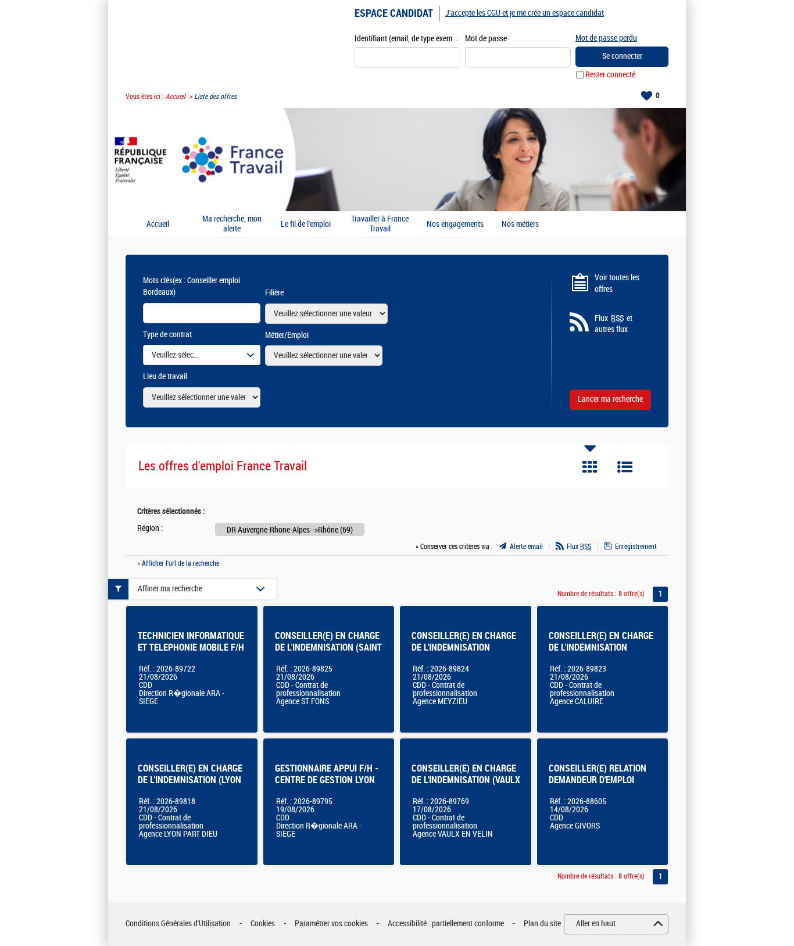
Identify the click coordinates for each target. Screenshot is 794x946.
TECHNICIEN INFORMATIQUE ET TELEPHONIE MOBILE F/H (191, 641)
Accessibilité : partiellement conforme (446, 924)
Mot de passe (486, 39)
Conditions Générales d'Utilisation (178, 924)
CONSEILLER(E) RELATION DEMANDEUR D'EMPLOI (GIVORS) (597, 780)
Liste (625, 466)
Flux (579, 546)
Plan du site (542, 924)
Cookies (263, 924)
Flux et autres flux (613, 324)
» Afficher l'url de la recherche (178, 563)
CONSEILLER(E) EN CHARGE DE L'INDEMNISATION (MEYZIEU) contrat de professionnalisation (464, 653)
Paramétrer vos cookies (331, 924)
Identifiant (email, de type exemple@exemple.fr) (407, 39)
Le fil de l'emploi (306, 224)
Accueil (175, 96)
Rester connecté (610, 75)
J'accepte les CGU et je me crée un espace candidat (524, 13)
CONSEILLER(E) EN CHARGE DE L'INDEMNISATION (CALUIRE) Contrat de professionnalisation (601, 653)
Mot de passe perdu (606, 38)
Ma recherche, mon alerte (232, 224)
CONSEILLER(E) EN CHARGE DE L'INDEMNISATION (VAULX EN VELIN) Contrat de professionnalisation (466, 786)
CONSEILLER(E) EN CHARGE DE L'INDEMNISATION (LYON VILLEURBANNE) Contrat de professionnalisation (190, 786)
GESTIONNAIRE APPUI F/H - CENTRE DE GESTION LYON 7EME (326, 780)
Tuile (590, 466)
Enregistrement (636, 546)
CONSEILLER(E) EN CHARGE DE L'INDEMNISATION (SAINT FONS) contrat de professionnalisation (328, 653)
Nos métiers (520, 224)
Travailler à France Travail (380, 224)
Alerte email (526, 546)
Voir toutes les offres (617, 283)
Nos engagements (455, 224)
